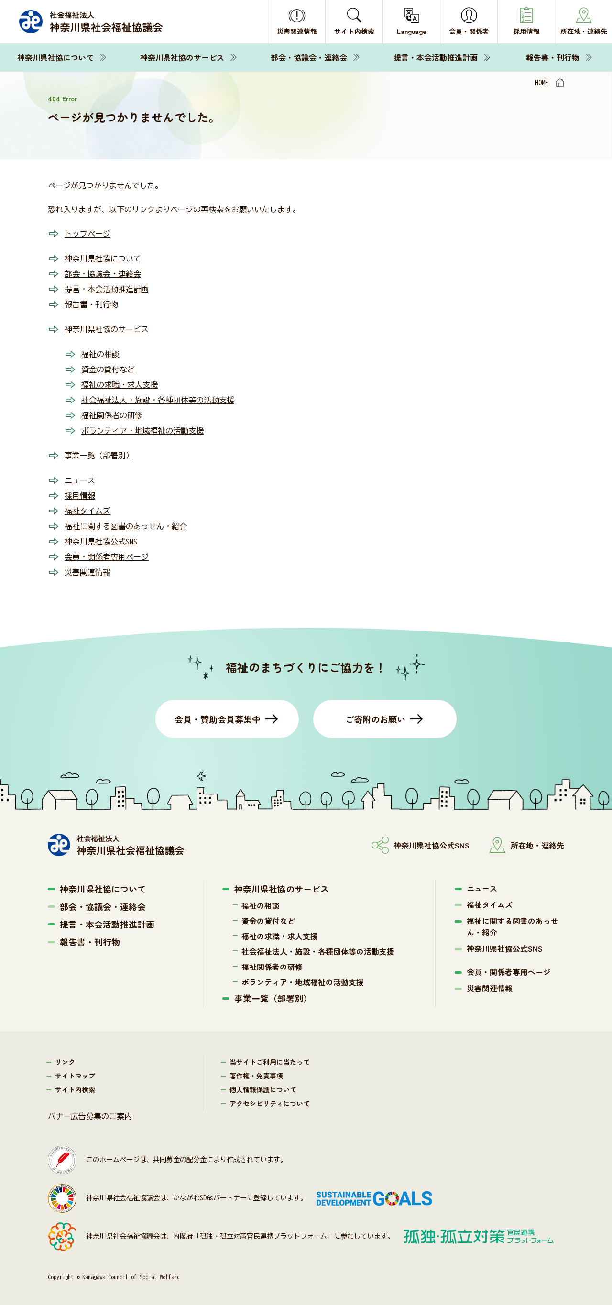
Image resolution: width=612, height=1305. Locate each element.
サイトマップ (75, 1075)
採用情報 (80, 496)
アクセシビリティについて (270, 1103)
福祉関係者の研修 (111, 415)
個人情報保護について (263, 1089)
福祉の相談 (100, 354)
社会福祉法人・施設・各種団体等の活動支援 (157, 400)
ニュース (80, 480)
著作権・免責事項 (256, 1075)
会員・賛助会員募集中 (218, 719)
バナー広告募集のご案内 (90, 1116)
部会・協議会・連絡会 (309, 57)
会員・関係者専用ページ (107, 557)
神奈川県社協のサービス (182, 57)
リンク (65, 1061)
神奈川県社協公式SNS (101, 541)
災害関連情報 (87, 572)
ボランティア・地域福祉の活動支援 (142, 431)
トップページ (87, 234)
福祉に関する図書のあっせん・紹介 (126, 526)
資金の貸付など (108, 369)
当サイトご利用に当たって (270, 1061)
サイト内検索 (75, 1089)
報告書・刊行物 (552, 57)
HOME (541, 82)
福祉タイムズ (87, 511)
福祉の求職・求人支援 (119, 385)
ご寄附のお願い (375, 719)
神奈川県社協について (55, 57)
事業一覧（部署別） (99, 455)
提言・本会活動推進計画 (435, 57)
